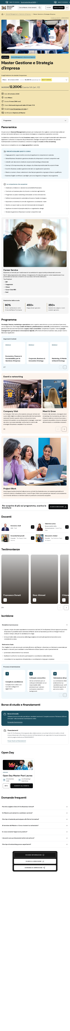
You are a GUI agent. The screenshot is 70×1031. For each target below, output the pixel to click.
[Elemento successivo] (65, 367)
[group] (35, 2)
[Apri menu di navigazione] (67, 7)
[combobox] (35, 79)
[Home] (2, 14)
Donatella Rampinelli (17, 536)
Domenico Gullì (16, 526)
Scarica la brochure (33, 861)
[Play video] (5, 600)
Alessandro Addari (51, 536)
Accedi (49, 7)
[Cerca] (39, 7)
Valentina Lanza (50, 524)
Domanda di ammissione (15, 722)
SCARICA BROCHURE (57, 507)
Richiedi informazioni (34, 855)
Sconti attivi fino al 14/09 (28, 2)
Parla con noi (58, 7)
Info (6, 786)
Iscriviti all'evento (21, 786)
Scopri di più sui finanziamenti (17, 741)
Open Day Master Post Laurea (17, 775)
